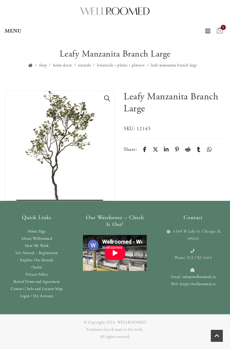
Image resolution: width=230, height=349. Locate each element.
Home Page (37, 231)
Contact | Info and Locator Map (37, 289)
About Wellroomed (36, 238)
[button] (107, 98)
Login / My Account (36, 296)
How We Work (37, 245)
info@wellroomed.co (199, 277)
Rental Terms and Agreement (36, 281)
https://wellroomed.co (198, 284)
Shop (43, 65)
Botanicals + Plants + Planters (121, 65)
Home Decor (62, 65)
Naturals (84, 65)
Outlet (36, 267)
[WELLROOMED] (115, 10)
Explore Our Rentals (37, 260)
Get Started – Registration (37, 253)
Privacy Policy (36, 274)
